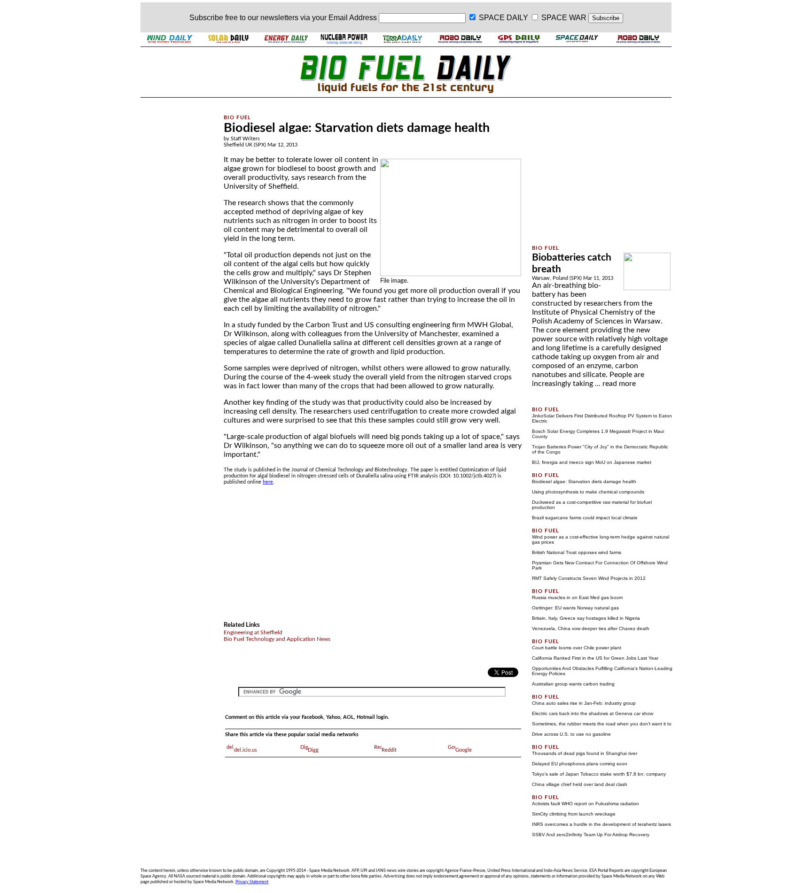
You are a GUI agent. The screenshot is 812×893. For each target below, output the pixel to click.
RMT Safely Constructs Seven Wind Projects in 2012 (589, 578)
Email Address (352, 18)
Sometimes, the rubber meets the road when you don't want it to (601, 723)
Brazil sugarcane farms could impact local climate (585, 517)
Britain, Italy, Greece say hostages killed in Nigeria (586, 618)
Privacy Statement (251, 881)
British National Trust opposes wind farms (576, 552)
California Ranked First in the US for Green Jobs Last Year (595, 658)
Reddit (389, 750)
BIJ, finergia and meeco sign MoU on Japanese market (591, 462)
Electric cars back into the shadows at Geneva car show (592, 713)
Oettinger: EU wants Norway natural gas (575, 607)
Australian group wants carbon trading (573, 683)
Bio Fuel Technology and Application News (277, 639)
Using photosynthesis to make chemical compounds (588, 491)
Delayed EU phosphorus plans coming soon (579, 763)
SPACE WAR (563, 18)
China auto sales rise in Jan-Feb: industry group (584, 703)
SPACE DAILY (503, 18)
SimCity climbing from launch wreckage (574, 813)
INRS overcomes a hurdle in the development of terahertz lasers (601, 824)
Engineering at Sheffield (253, 632)
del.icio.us (245, 750)
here (268, 482)
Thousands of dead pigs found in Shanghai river (584, 753)
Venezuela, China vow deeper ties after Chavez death (590, 628)
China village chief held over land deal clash (579, 784)
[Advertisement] (176, 241)
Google (463, 750)
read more (619, 383)
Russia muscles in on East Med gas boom (577, 597)
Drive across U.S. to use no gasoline (571, 734)
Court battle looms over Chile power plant (576, 647)
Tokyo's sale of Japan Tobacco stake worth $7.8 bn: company (599, 774)
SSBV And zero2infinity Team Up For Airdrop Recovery (590, 834)
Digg (313, 750)
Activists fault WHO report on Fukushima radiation (585, 803)
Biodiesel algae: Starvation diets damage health (584, 481)
